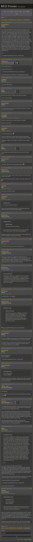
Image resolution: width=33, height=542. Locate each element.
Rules (20, 11)
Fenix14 (3, 401)
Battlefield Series (12, 19)
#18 (31, 299)
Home (5, 11)
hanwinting (4, 350)
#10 (31, 167)
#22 (31, 384)
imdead (3, 490)
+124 (2, 82)
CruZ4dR (4, 115)
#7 (31, 126)
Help (24, 11)
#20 (31, 348)
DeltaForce (4, 169)
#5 (31, 101)
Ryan (2, 90)
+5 (1, 254)
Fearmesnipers (5, 365)
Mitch (3, 428)
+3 (1, 172)
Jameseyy (4, 128)
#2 (31, 59)
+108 (2, 131)
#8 (31, 144)
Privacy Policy (20, 539)
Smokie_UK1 (5, 251)
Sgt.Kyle (3, 186)
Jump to (3, 530)
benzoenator (5, 24)
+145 (2, 117)
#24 (31, 426)
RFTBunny (4, 291)
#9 (31, 156)
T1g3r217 (4, 79)
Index (2, 19)
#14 (31, 238)
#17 (31, 288)
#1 (31, 22)
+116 (2, 403)
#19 (31, 331)
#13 (31, 213)
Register (27, 11)
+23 (2, 389)
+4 (1, 27)
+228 (2, 493)
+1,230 (2, 92)
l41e (2, 147)
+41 (2, 243)
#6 (31, 113)
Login (16, 14)
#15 (31, 249)
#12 (31, 194)
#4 (31, 87)
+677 (2, 149)
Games (6, 19)
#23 (31, 398)
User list (16, 11)
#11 (31, 183)
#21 (31, 363)
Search (11, 11)
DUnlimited (4, 61)
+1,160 (2, 64)
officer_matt (4, 386)
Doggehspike (5, 241)
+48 (2, 188)
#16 (31, 265)
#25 (31, 488)
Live (8, 11)
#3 (31, 77)
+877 (2, 431)
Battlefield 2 (19, 19)
